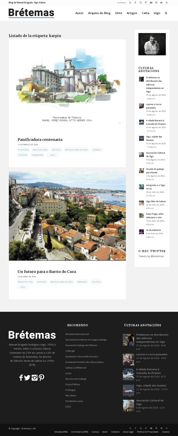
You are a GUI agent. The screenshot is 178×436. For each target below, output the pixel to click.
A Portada (23, 149)
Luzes (68, 373)
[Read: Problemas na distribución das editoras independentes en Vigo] (141, 79)
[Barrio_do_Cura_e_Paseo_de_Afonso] (67, 216)
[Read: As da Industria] (141, 232)
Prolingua (70, 389)
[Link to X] (130, 2)
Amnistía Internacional (77, 334)
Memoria (82, 281)
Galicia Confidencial (75, 367)
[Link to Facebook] (135, 2)
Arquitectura (40, 149)
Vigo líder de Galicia (156, 201)
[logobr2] (31, 13)
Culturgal (70, 350)
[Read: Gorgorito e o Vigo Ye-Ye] (141, 187)
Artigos (56, 149)
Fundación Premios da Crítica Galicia (84, 362)
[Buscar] (166, 13)
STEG (68, 406)
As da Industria (153, 230)
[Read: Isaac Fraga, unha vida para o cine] (141, 215)
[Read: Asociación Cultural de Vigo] (141, 154)
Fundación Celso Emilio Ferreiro (81, 356)
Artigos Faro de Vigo (76, 149)
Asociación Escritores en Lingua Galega (86, 339)
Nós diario (70, 395)
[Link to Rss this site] (166, 2)
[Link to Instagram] (140, 2)
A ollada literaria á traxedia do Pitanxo (148, 371)
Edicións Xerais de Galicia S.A (30, 360)
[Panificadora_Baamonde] (67, 84)
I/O (34, 428)
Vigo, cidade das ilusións (151, 385)
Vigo (52, 155)
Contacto (121, 2)
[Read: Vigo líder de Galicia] (141, 203)
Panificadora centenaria (40, 139)
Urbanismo (37, 155)
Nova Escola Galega (75, 378)
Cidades (97, 149)
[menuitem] (120, 2)
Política (23, 155)
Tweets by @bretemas (151, 256)
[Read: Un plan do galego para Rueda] (141, 171)
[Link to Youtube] (150, 2)
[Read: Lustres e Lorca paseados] (141, 106)
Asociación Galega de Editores (81, 345)
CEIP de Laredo (34, 352)
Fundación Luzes (74, 401)
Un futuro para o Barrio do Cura (47, 271)
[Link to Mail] (161, 2)
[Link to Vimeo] (156, 2)
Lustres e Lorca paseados (151, 354)
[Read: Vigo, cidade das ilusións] (141, 138)
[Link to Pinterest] (145, 2)
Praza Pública (72, 384)
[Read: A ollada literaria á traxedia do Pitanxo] (141, 122)
